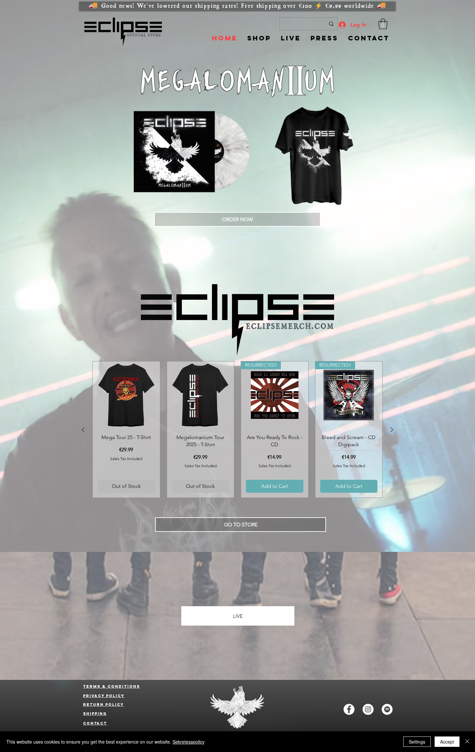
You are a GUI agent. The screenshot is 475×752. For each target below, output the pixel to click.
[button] (382, 23)
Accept (447, 741)
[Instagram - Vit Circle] (368, 709)
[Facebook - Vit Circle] (348, 709)
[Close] (467, 741)
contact (95, 723)
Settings (417, 741)
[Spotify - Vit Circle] (387, 709)
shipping (95, 713)
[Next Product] (392, 430)
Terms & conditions (111, 686)
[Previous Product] (83, 430)
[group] (237, 429)
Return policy (103, 704)
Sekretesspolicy (189, 741)
